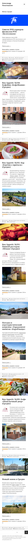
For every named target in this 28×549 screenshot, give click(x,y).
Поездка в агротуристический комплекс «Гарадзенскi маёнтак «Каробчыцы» (13, 325)
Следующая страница (26, 532)
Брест (3, 58)
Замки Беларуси (9, 528)
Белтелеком (21, 57)
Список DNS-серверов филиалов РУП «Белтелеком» (12, 31)
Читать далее (6, 46)
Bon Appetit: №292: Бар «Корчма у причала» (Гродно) (13, 164)
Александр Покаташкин (7, 4)
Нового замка (14, 176)
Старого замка (15, 484)
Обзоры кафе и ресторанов (19, 138)
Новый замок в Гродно (13, 479)
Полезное (12, 57)
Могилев (21, 58)
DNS (17, 57)
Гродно (13, 58)
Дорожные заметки (17, 374)
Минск (17, 58)
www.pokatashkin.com (6, 539)
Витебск (6, 58)
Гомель (10, 58)
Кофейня (9, 140)
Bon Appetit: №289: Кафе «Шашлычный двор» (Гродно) (14, 401)
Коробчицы (13, 375)
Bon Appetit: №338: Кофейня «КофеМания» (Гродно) (13, 85)
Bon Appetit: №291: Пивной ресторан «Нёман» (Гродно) (11, 246)
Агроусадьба (4, 375)
